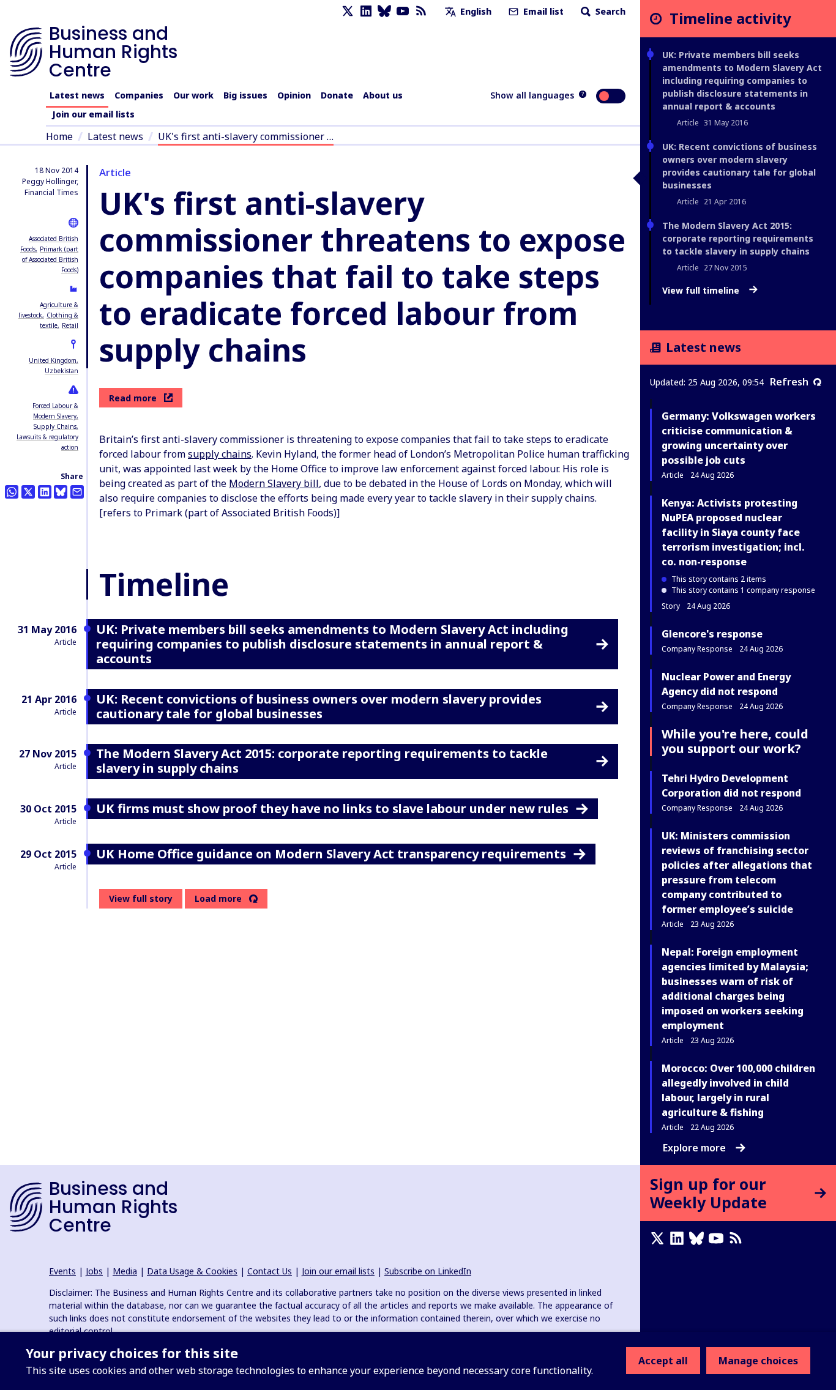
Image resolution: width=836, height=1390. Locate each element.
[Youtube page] (402, 11)
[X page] (347, 11)
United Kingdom (53, 360)
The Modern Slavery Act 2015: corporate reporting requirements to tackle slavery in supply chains (737, 238)
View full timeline (702, 290)
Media (125, 1271)
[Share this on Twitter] (28, 492)
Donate (337, 95)
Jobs (94, 1271)
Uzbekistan (61, 370)
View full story (141, 898)
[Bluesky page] (384, 11)
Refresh (789, 381)
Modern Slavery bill (274, 483)
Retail (70, 325)
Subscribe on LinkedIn (427, 1271)
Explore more (694, 1147)
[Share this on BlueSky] (60, 492)
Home (59, 136)
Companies (138, 95)
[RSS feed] (421, 11)
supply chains (220, 454)
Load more (218, 898)
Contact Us (269, 1271)
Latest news (77, 95)
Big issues (245, 95)
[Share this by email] (77, 492)
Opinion (294, 95)
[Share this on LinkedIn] (44, 492)
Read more (133, 398)
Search (609, 11)
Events (62, 1271)
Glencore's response (712, 634)
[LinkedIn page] (366, 11)
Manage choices (758, 1360)
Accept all (663, 1360)
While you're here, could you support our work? (735, 741)
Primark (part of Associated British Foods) (50, 259)
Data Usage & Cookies (192, 1271)
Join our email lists (93, 114)
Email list (542, 11)
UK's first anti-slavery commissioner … (246, 136)
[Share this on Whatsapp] (11, 492)
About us (383, 95)
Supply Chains (55, 426)
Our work (193, 95)
